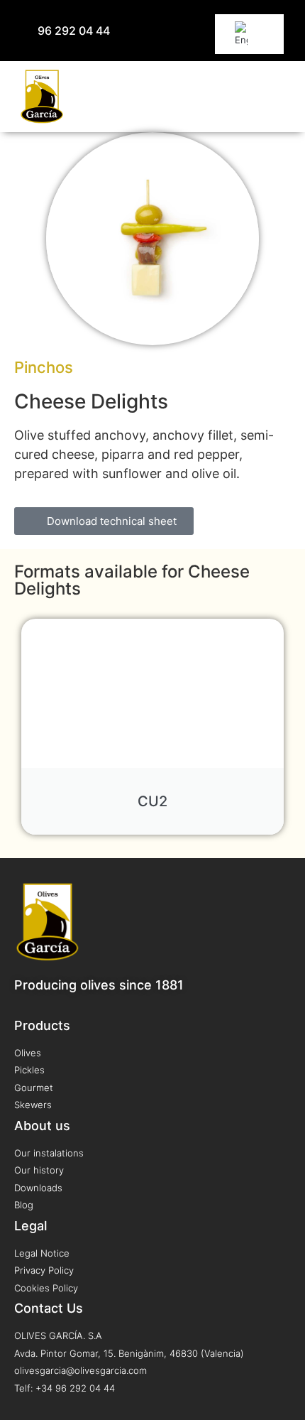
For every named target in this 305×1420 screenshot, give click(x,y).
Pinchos (43, 367)
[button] (280, 96)
